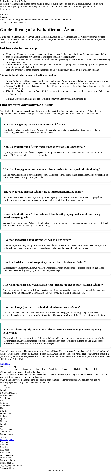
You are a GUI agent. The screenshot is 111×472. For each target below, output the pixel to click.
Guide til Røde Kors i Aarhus (58, 351)
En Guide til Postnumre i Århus (51, 356)
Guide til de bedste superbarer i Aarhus (85, 356)
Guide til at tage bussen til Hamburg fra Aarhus (21, 351)
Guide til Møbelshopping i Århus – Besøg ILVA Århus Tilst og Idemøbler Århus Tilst (47, 354)
